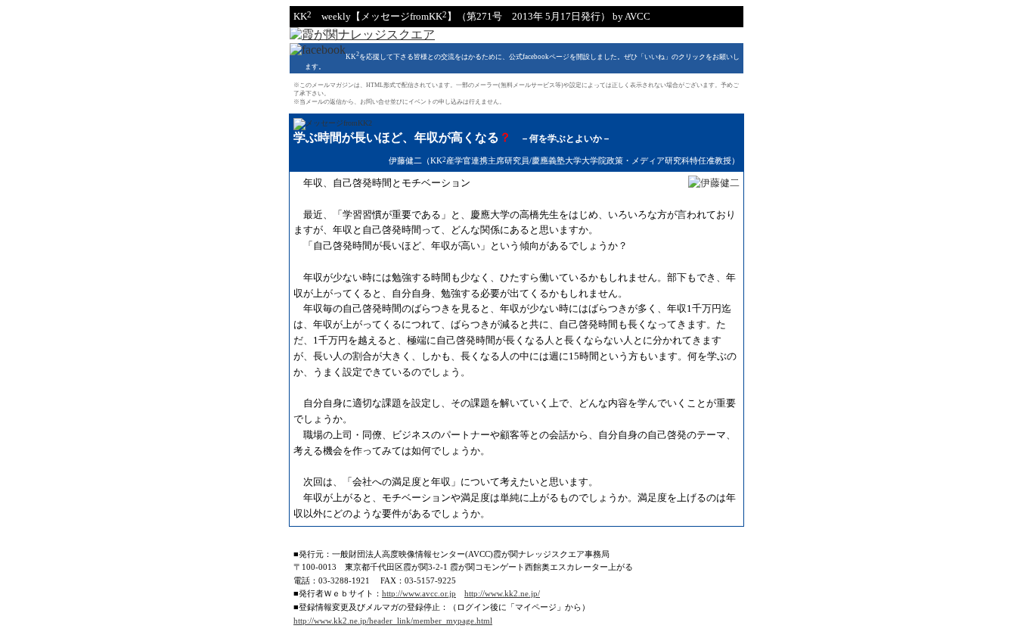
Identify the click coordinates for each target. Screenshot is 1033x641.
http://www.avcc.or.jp (419, 593)
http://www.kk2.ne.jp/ (502, 593)
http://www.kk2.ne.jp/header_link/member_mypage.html (392, 620)
